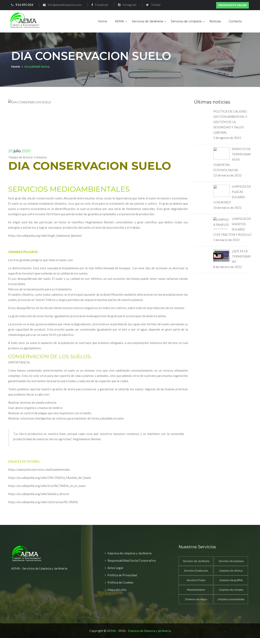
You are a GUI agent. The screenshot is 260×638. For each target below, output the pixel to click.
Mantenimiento (196, 589)
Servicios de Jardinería (147, 21)
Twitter (156, 4)
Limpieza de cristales (231, 589)
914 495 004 (24, 4)
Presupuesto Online (232, 5)
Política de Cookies (120, 582)
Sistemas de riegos (196, 599)
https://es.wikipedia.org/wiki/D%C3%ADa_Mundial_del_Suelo (49, 477)
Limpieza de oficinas (231, 570)
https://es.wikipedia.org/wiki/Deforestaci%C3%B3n (43, 502)
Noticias (215, 21)
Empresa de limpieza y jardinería (149, 631)
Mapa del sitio (117, 590)
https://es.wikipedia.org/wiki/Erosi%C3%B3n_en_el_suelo (47, 486)
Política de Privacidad (122, 575)
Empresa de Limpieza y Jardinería (129, 553)
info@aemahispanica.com (65, 4)
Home (102, 21)
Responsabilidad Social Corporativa (131, 560)
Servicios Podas (196, 580)
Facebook (101, 4)
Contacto (235, 21)
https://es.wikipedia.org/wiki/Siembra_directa (38, 494)
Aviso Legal (115, 568)
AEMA (119, 21)
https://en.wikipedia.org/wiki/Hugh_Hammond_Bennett (45, 235)
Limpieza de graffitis (231, 580)
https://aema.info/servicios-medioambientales (39, 469)
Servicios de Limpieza (186, 21)
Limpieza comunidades (231, 599)
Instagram (129, 4)
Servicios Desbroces (196, 570)
